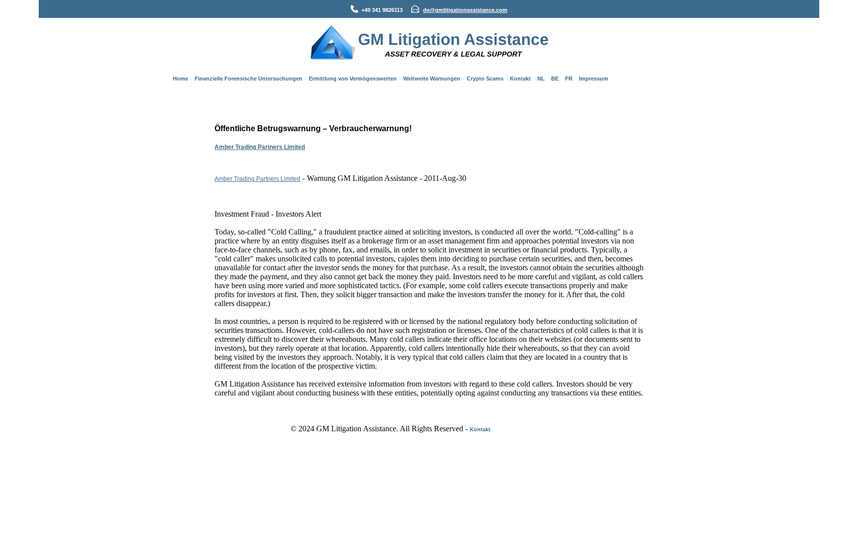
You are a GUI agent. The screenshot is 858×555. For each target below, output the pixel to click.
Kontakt (520, 78)
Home (180, 78)
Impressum (593, 78)
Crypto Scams (485, 78)
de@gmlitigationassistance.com (465, 10)
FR (568, 78)
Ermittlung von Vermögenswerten (353, 78)
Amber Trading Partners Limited (259, 147)
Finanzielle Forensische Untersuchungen (248, 78)
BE (555, 78)
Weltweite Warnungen (431, 78)
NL (541, 78)
